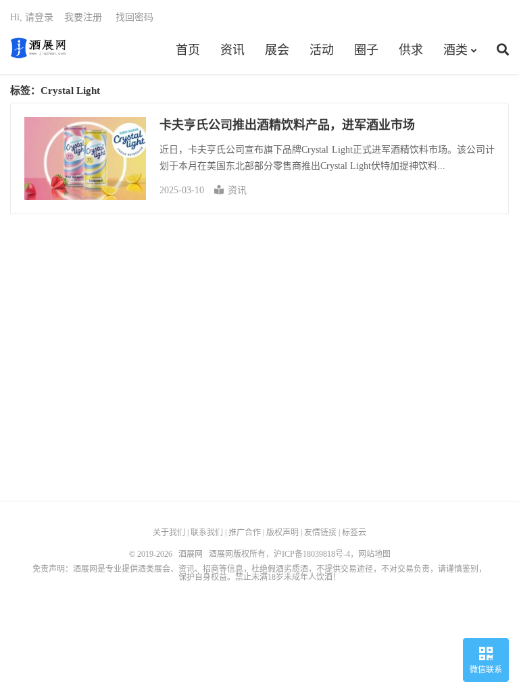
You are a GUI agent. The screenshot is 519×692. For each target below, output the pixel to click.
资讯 (232, 50)
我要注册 (83, 17)
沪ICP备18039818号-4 (312, 554)
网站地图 (374, 554)
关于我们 (169, 532)
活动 (322, 50)
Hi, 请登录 (31, 17)
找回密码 (134, 17)
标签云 (354, 532)
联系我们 (207, 532)
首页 (188, 50)
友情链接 (320, 532)
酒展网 (38, 48)
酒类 (455, 50)
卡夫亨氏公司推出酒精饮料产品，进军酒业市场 (287, 125)
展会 (277, 50)
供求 (411, 50)
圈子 (366, 50)
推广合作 (244, 532)
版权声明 (282, 532)
